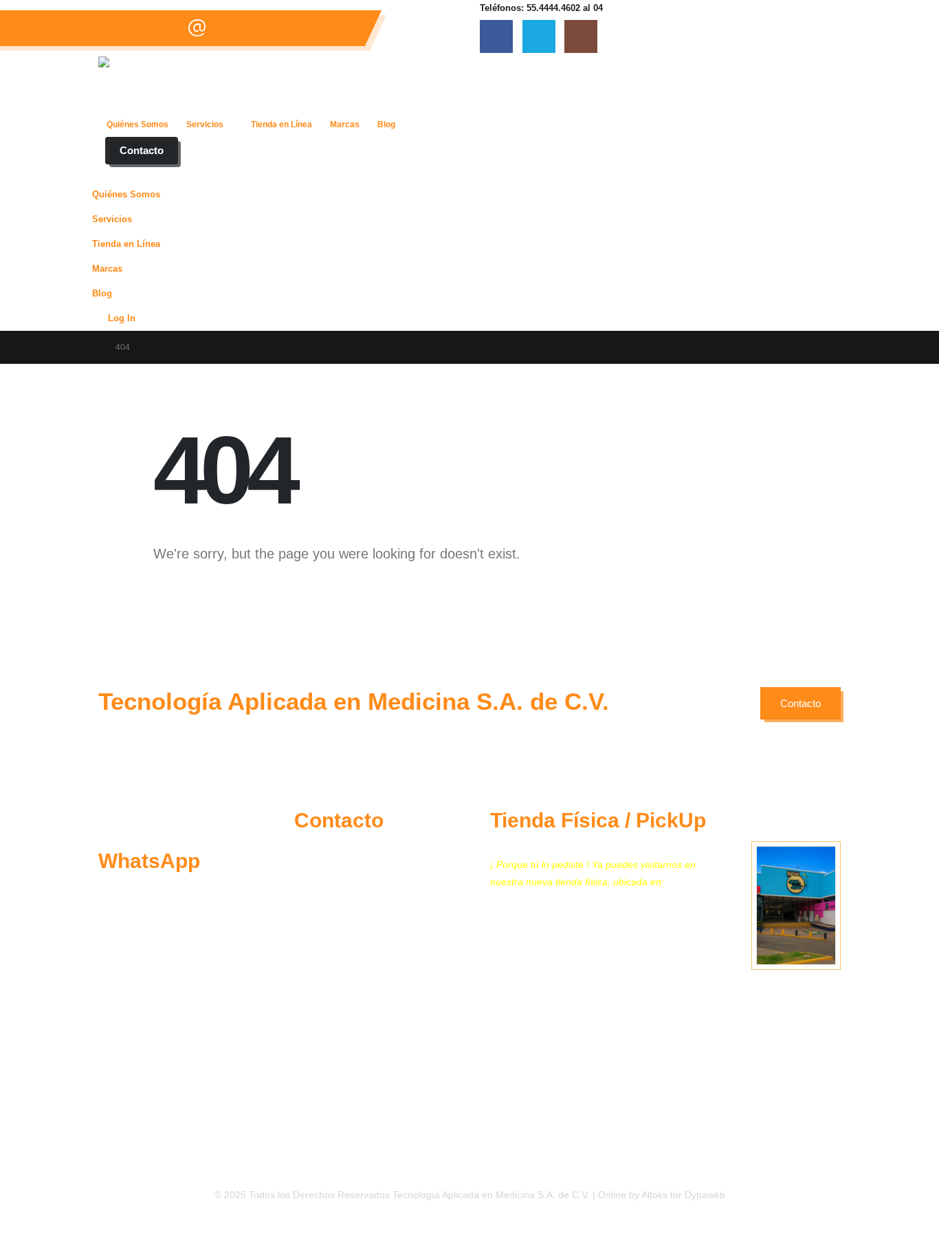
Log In (121, 318)
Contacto (142, 150)
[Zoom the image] (133, 815)
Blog (386, 124)
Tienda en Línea (281, 124)
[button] (106, 173)
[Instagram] (580, 36)
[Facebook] (496, 36)
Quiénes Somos (137, 124)
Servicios (204, 124)
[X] (538, 36)
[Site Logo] (191, 83)
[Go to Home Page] (92, 347)
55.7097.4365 (149, 28)
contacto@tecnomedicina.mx (275, 28)
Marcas (345, 124)
